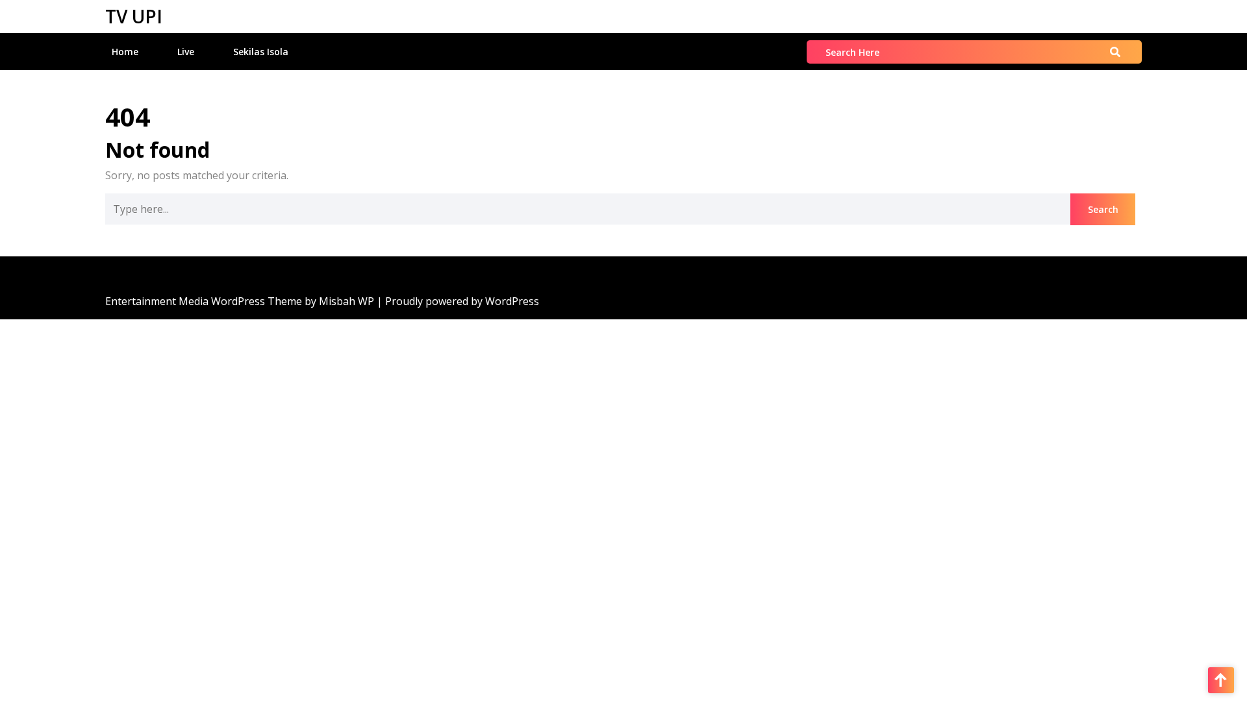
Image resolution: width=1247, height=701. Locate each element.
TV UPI (133, 16)
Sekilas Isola (260, 51)
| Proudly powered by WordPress (458, 301)
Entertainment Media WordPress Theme (205, 301)
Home (125, 51)
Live (185, 51)
